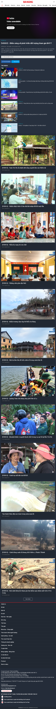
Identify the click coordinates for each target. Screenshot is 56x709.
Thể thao (3, 623)
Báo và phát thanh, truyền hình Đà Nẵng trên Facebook (17, 699)
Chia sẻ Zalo (16, 61)
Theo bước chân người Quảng (9, 632)
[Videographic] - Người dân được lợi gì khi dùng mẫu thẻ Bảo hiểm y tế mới (35, 92)
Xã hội (18, 5)
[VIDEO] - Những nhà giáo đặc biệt (14, 283)
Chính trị (13, 5)
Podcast (3, 661)
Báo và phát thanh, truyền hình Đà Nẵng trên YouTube (16, 702)
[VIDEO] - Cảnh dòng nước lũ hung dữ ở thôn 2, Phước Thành (23, 552)
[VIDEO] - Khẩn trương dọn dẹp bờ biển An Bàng (19, 322)
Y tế (50, 5)
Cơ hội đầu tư (4, 655)
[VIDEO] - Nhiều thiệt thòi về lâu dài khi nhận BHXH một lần (23, 206)
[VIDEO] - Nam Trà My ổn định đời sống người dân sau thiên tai (24, 168)
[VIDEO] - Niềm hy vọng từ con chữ (14, 245)
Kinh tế (23, 5)
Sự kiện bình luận (5, 658)
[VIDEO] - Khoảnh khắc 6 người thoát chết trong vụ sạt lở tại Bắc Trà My (27, 437)
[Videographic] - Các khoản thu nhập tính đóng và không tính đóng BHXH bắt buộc (36, 81)
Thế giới (3, 626)
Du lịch (28, 5)
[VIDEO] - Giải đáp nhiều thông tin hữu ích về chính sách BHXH (33, 114)
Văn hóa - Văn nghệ (42, 5)
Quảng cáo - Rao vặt (6, 645)
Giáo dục (33, 5)
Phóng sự (3, 40)
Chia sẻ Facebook (6, 61)
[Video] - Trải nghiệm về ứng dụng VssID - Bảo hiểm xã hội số (32, 125)
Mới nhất (7, 5)
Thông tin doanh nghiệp (7, 642)
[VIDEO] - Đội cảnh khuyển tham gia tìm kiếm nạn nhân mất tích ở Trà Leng (26, 592)
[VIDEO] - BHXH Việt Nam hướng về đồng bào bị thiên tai (31, 70)
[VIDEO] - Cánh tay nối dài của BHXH (15, 475)
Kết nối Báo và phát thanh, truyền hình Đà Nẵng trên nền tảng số (19, 694)
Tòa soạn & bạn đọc (6, 639)
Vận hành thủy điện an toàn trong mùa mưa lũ (18, 514)
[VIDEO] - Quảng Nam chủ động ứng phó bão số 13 (19, 398)
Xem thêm (28, 599)
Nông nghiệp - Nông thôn (8, 651)
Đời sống (3, 620)
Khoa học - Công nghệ (7, 629)
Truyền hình (4, 648)
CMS (26, 707)
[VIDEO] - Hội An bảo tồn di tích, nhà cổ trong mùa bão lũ (22, 360)
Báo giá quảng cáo (6, 690)
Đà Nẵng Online (8, 696)
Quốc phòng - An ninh (7, 635)
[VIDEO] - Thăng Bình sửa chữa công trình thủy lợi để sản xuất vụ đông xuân (36, 103)
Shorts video (4, 664)
